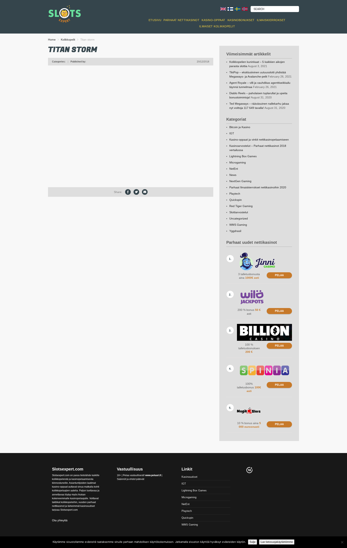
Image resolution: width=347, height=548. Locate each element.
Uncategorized (238, 218)
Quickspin (235, 199)
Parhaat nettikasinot (181, 20)
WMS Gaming (238, 224)
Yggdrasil (235, 231)
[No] (342, 542)
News (232, 175)
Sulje (252, 541)
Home (52, 39)
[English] (223, 9)
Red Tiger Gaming (241, 206)
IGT (231, 133)
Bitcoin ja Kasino (239, 127)
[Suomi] (230, 9)
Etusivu (155, 20)
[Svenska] (237, 9)
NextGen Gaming (240, 181)
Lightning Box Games (243, 156)
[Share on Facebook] (128, 192)
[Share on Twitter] (136, 192)
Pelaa (279, 275)
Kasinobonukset (241, 20)
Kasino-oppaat (213, 20)
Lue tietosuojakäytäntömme (277, 541)
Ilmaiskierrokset (271, 20)
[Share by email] (145, 192)
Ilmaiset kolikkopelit (217, 26)
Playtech (234, 193)
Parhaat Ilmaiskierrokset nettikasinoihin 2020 (257, 187)
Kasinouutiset (189, 476)
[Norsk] (245, 9)
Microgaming (237, 162)
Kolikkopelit (68, 39)
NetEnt (233, 168)
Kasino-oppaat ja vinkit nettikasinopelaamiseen (259, 139)
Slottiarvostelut (238, 212)
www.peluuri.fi (153, 475)
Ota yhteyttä (59, 520)
